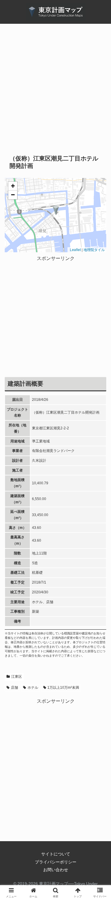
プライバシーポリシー (55, 862)
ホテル (33, 687)
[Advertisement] (55, 92)
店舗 (14, 687)
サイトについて (55, 854)
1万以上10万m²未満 (63, 687)
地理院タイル (94, 249)
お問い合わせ (55, 870)
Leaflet (75, 249)
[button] (56, 210)
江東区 (16, 676)
